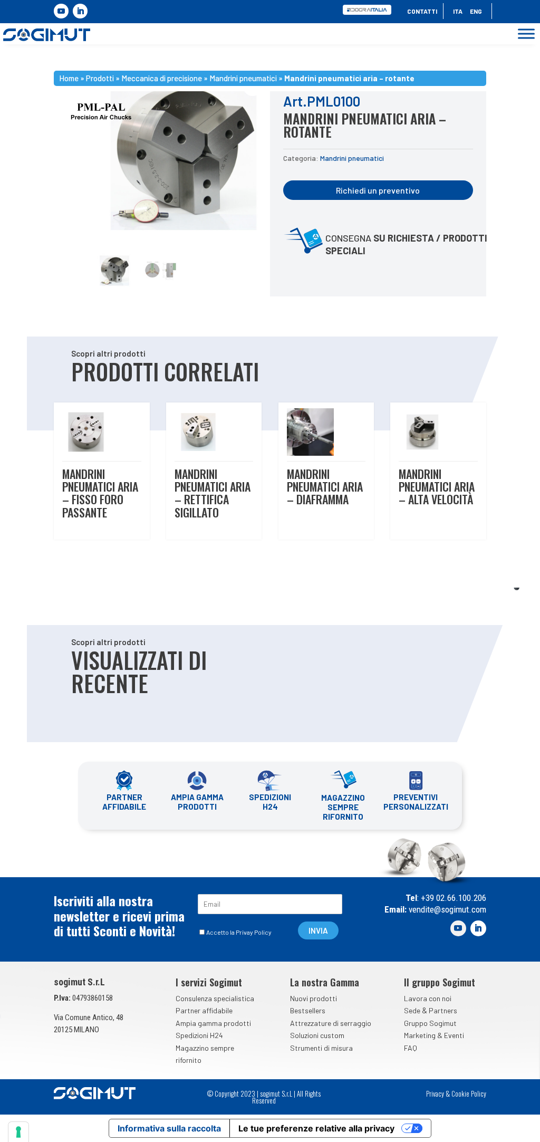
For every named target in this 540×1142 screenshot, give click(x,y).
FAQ (410, 1047)
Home (69, 78)
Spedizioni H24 (199, 1035)
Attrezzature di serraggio (330, 1023)
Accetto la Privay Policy (239, 932)
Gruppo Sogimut (430, 1023)
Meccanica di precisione (161, 78)
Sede (412, 1010)
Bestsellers (307, 1010)
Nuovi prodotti (313, 998)
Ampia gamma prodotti (213, 1023)
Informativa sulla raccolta (169, 1128)
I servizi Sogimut (209, 982)
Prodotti (100, 78)
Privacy (435, 1093)
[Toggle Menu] (526, 34)
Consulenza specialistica (215, 998)
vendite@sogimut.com (446, 909)
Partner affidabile (204, 1010)
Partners (443, 1010)
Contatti (422, 11)
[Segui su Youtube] (61, 11)
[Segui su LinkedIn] (80, 11)
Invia (318, 930)
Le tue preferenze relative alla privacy (316, 1128)
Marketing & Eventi (434, 1035)
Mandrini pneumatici (243, 78)
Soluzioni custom (317, 1035)
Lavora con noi (427, 998)
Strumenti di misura (321, 1047)
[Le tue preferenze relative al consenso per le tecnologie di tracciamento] (18, 1132)
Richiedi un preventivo (378, 190)
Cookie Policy (468, 1093)
